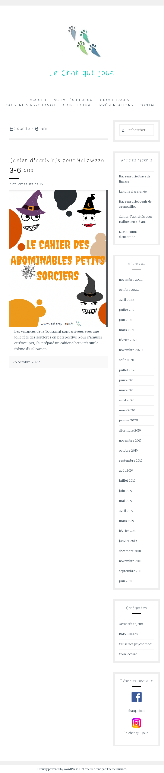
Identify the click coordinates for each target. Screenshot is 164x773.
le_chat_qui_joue (136, 733)
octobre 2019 (128, 450)
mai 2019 (125, 501)
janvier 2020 (128, 420)
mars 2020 (127, 410)
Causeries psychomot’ (31, 105)
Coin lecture (78, 105)
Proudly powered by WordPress (58, 769)
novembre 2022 (131, 280)
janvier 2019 (128, 541)
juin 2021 (125, 320)
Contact (149, 105)
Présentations (116, 105)
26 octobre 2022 (26, 362)
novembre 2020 (131, 350)
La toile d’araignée (133, 191)
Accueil (39, 100)
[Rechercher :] (136, 130)
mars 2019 (126, 521)
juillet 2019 (127, 480)
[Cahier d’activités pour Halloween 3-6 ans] (58, 326)
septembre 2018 (130, 571)
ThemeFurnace (116, 769)
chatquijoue (136, 711)
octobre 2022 (129, 290)
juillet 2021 (127, 310)
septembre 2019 (130, 460)
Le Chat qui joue (82, 73)
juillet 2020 (127, 370)
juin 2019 (125, 491)
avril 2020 (126, 400)
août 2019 (126, 470)
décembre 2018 (130, 551)
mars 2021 (126, 330)
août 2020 (126, 360)
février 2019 (127, 531)
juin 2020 (126, 380)
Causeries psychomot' (135, 644)
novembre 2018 (130, 561)
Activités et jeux (73, 100)
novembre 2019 (130, 440)
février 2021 (128, 340)
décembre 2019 (130, 430)
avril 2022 (126, 300)
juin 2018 (125, 581)
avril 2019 (126, 511)
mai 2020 (126, 390)
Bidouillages (113, 100)
